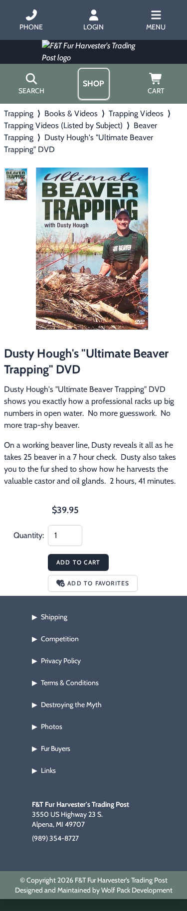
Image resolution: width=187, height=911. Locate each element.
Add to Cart (78, 562)
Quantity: (28, 535)
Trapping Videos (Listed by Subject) (63, 125)
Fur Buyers (55, 748)
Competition (60, 638)
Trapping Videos (136, 113)
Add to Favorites (98, 583)
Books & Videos (71, 113)
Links (48, 770)
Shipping (54, 616)
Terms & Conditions (70, 682)
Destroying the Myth (71, 704)
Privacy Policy (61, 660)
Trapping (18, 113)
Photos (51, 726)
